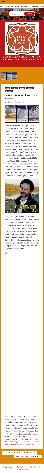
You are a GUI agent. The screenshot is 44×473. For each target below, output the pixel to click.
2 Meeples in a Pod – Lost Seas (15, 6)
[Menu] (3, 2)
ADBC (7, 88)
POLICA (9, 434)
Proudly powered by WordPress (13, 467)
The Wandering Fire (30, 444)
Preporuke (30, 88)
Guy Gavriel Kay (26, 439)
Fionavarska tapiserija (11, 439)
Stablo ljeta (25, 442)
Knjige (22, 88)
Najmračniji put (14, 442)
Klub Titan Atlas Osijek (22, 56)
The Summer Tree (16, 444)
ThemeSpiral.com (22, 469)
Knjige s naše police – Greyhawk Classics (21, 453)
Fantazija (15, 88)
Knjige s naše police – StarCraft (26, 456)
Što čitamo (8, 91)
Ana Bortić (8, 102)
